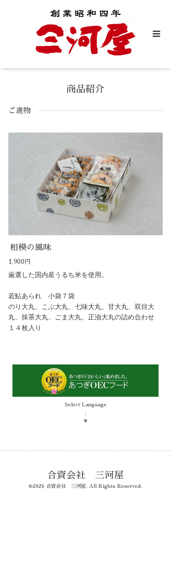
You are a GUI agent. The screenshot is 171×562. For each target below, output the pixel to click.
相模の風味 (30, 247)
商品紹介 (85, 89)
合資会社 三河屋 (85, 475)
